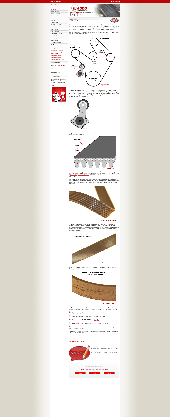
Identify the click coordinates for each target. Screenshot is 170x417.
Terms (86, 369)
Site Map (93, 369)
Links (100, 369)
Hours (97, 369)
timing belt (96, 320)
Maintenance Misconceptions (57, 59)
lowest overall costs (79, 323)
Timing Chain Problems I (56, 57)
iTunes (94, 373)
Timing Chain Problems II (56, 55)
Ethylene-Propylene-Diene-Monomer (79, 175)
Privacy (90, 369)
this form (102, 353)
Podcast (80, 373)
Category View (60, 65)
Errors (103, 369)
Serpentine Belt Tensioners (57, 50)
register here (97, 349)
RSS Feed (109, 373)
